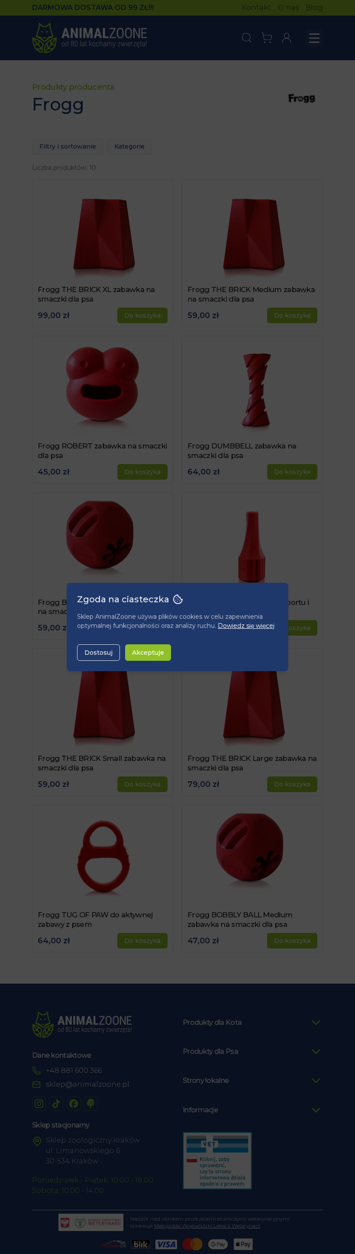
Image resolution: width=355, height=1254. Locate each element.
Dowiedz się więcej (246, 626)
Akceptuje (148, 652)
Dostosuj (98, 652)
